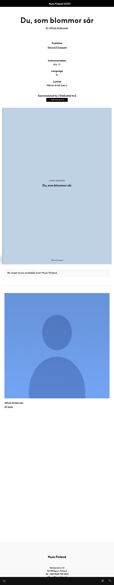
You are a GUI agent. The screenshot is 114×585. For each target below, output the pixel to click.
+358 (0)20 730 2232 (58, 574)
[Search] (4, 581)
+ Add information (57, 100)
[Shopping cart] (102, 581)
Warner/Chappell (57, 47)
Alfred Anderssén (58, 28)
